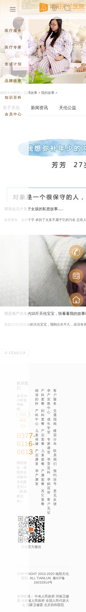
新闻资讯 (39, 107)
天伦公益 (67, 107)
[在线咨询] (76, 252)
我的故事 (47, 93)
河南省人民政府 (33, 600)
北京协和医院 (54, 605)
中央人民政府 (45, 596)
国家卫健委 (34, 605)
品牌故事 (30, 93)
